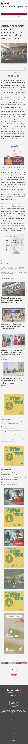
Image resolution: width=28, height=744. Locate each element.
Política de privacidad (22, 1)
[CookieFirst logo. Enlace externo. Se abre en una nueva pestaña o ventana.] (5, 3)
